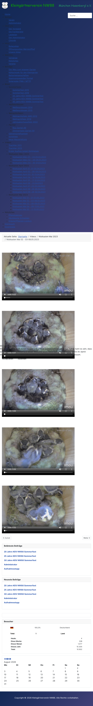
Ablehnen (22, 359)
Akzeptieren (7, 359)
